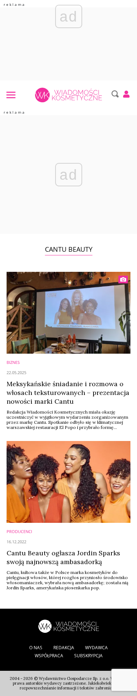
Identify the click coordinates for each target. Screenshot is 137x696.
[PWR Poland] (68, 625)
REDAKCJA (63, 647)
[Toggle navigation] (10, 94)
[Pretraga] (114, 94)
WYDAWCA (96, 647)
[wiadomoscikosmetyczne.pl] (68, 95)
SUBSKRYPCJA (88, 656)
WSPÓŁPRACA (49, 656)
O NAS (35, 647)
